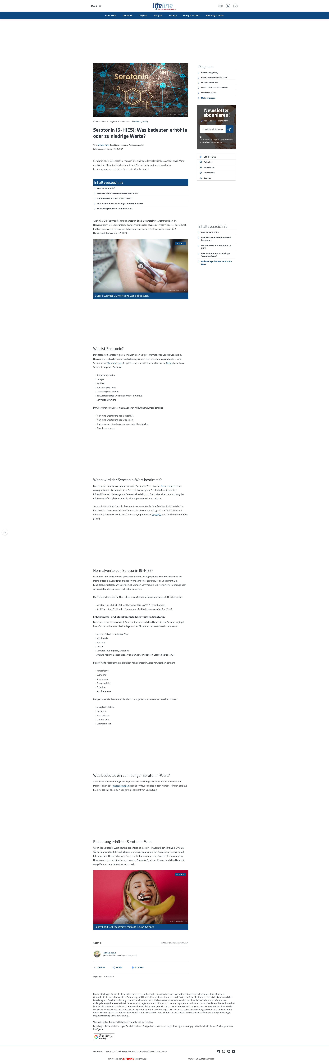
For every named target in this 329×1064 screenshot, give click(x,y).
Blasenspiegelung (209, 72)
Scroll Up (5, 532)
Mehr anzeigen (208, 98)
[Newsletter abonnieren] (229, 129)
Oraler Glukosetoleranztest (214, 87)
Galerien (208, 162)
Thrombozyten (114, 363)
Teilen (119, 967)
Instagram (223, 1051)
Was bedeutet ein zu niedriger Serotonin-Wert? (120, 203)
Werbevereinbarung (212, 142)
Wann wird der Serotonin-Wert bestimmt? (117, 193)
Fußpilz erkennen (209, 82)
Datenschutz (109, 976)
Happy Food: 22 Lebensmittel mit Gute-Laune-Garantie (140, 900)
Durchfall (156, 514)
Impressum (97, 976)
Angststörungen (121, 785)
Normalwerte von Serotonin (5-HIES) (114, 198)
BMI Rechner (210, 157)
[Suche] (236, 6)
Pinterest (228, 1051)
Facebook (218, 1051)
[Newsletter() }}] (220, 6)
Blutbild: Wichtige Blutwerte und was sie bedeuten (140, 269)
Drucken (139, 967)
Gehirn (169, 363)
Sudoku (207, 178)
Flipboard (233, 1051)
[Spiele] (228, 6)
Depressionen (168, 486)
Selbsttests (209, 172)
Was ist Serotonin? (106, 188)
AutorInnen (162, 1051)
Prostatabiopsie (208, 92)
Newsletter (209, 167)
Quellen (101, 967)
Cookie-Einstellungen (146, 1051)
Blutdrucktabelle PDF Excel (214, 77)
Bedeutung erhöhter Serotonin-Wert (114, 208)
